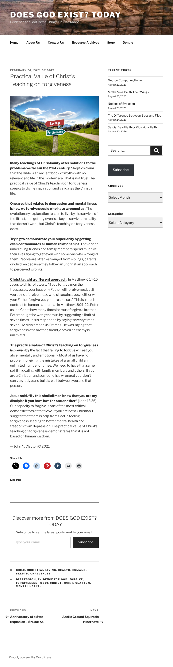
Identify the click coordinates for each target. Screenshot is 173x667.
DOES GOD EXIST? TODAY (65, 14)
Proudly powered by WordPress (30, 657)
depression (26, 579)
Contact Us (56, 42)
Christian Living (41, 570)
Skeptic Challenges (33, 573)
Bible (20, 570)
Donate (128, 42)
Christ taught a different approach (38, 279)
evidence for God (53, 579)
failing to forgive (62, 350)
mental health (29, 586)
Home (14, 42)
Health (64, 570)
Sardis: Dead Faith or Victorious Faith (132, 127)
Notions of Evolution (121, 103)
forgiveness (27, 582)
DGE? (51, 70)
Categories (115, 213)
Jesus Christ (51, 582)
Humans (79, 570)
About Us (33, 42)
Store (111, 42)
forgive (76, 579)
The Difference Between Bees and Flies (134, 115)
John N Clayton (77, 582)
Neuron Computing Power (125, 80)
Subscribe (86, 542)
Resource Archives (85, 42)
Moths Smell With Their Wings (128, 92)
